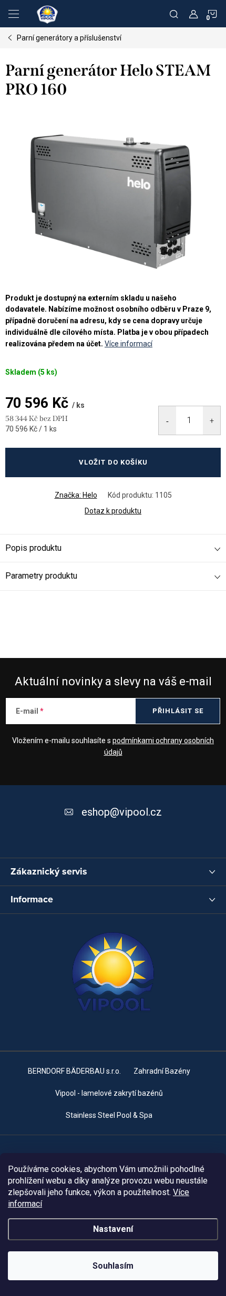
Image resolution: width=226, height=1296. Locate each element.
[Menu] (13, 13)
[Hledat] (174, 13)
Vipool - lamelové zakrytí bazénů (109, 1093)
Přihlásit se (177, 711)
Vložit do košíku (113, 462)
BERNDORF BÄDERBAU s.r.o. (74, 1071)
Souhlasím (113, 1266)
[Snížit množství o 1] (167, 420)
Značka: (76, 495)
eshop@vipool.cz (121, 812)
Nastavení (113, 1229)
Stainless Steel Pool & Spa (109, 1115)
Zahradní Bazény (161, 1071)
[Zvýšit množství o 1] (211, 420)
